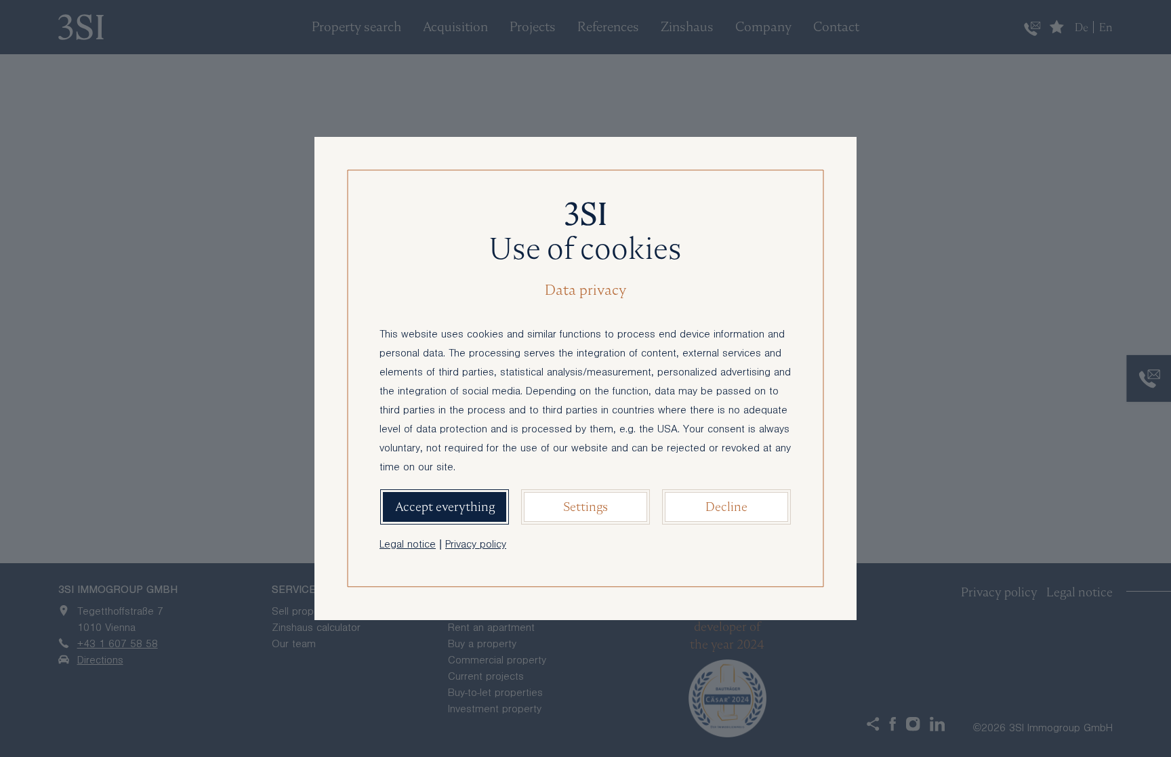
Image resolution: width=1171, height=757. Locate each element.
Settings (585, 506)
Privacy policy (475, 545)
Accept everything (445, 506)
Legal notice (407, 545)
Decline (726, 506)
